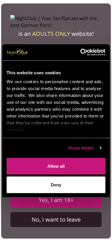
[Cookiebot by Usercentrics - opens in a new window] (80, 52)
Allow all (56, 165)
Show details (81, 147)
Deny (56, 184)
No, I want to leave (56, 219)
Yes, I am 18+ (56, 200)
